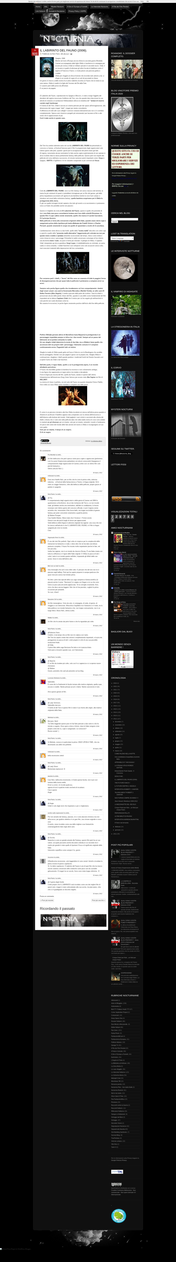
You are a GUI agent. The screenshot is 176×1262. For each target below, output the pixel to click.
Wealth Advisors (97, 1239)
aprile (117, 747)
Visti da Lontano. (116, 1141)
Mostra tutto (137, 621)
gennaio (118, 830)
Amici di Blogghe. (117, 1003)
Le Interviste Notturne (118, 1072)
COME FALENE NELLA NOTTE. (125, 754)
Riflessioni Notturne (117, 1111)
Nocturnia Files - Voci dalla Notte (121, 1087)
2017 (115, 702)
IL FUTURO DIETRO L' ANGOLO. (125, 786)
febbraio (118, 827)
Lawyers (97, 1240)
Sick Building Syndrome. (119, 1132)
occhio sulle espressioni (55, 813)
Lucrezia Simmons (54, 678)
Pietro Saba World (120, 552)
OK (148, 1)
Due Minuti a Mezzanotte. (119, 1024)
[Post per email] (70, 54)
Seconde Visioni (116, 1123)
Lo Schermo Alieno (96, 441)
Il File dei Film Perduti (120, 7)
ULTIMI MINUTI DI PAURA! (123, 816)
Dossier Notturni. (116, 1021)
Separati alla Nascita (118, 1129)
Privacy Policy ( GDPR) (77, 11)
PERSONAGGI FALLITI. (122, 813)
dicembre (118, 722)
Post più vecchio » (98, 900)
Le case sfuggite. (116, 1069)
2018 (115, 699)
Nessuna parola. (116, 1084)
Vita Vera (114, 1144)
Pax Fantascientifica (117, 1099)
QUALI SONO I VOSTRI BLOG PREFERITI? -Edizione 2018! (128, 903)
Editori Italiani (115, 1027)
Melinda (50, 717)
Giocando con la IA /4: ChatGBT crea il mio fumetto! (129, 605)
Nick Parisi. (51, 494)
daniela (50, 776)
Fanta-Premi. (115, 1033)
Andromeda (115, 1006)
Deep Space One (116, 1018)
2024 (115, 683)
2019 (115, 696)
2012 (115, 719)
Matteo (50, 618)
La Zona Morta (116, 1066)
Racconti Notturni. (117, 1108)
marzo (117, 751)
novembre (118, 725)
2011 (115, 834)
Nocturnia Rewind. (46, 443)
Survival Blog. (115, 1135)
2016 (115, 706)
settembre (118, 731)
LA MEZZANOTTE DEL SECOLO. (125, 804)
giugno (117, 741)
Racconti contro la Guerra (119, 1105)
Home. (38, 7)
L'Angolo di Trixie (116, 1060)
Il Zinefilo (117, 588)
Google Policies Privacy (119, 1160)
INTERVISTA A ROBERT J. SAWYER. (127, 789)
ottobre (117, 728)
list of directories (80, 1240)
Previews (114, 1102)
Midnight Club (115, 1078)
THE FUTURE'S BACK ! (122, 783)
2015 (115, 709)
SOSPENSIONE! (126, 973)
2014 (115, 712)
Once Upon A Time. (117, 1096)
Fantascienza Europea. (118, 1039)
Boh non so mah (53, 566)
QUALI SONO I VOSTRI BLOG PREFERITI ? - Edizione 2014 (128, 852)
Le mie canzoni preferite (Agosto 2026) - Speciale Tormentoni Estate (130, 556)
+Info (142, 1)
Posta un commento (47, 896)
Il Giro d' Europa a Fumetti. (77, 7)
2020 (115, 693)
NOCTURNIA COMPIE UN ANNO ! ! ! (126, 798)
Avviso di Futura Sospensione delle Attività (125, 868)
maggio (117, 744)
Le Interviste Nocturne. (99, 7)
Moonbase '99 (115, 1081)
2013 (115, 715)
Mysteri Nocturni (57, 7)
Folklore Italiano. (116, 1042)
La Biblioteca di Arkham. (119, 1063)
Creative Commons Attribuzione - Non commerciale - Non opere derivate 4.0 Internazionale (123, 1192)
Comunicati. (115, 1015)
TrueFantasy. (115, 1138)
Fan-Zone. (114, 1030)
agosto (117, 734)
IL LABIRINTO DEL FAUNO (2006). (63, 50)
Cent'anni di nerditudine (122, 533)
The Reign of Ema (120, 602)
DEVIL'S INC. (119, 776)
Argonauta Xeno (53, 537)
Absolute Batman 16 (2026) (122, 575)
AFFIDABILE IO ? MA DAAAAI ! (125, 762)
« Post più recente (47, 900)
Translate (126, 241)
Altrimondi (114, 1000)
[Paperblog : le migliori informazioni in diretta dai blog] (117, 1173)
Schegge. (114, 1120)
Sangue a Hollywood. (118, 1114)
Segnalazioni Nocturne (118, 1126)
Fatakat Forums (90, 1240)
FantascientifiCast (117, 1036)
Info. (46, 7)
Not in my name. (116, 1093)
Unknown (51, 476)
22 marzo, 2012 (97, 854)
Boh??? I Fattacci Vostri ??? (120, 1009)
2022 (115, 686)
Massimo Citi (52, 599)
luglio (117, 738)
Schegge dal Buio (117, 1117)
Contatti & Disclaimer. (57, 11)
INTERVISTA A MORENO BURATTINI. (127, 819)
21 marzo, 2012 (97, 759)
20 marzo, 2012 (97, 472)
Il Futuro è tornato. (117, 1051)
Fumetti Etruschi (119, 574)
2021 (115, 690)
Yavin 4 (113, 1147)
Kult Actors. (114, 1057)
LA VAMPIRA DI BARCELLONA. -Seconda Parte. (129, 883)
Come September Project (119, 1012)
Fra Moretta (51, 455)
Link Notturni (40, 11)
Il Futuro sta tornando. (122, 823)
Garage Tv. (114, 1045)
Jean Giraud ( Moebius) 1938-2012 (126, 801)
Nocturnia (47, 36)
